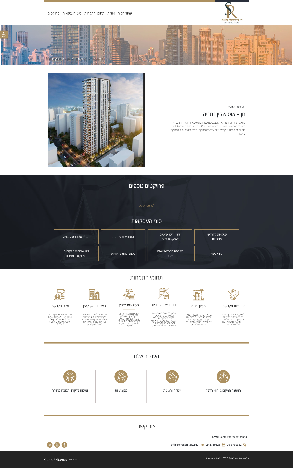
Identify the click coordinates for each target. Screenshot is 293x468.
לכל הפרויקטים (147, 205)
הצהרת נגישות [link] (213, 458)
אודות (111, 13)
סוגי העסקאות (72, 13)
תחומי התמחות (94, 13)
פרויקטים (54, 13)
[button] (4, 34)
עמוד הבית (125, 13)
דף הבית (97, 59)
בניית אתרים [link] (73, 459)
